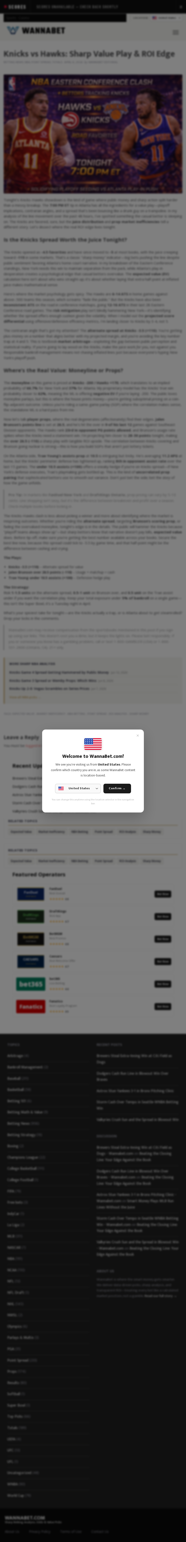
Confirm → (117, 788)
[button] (78, 788)
